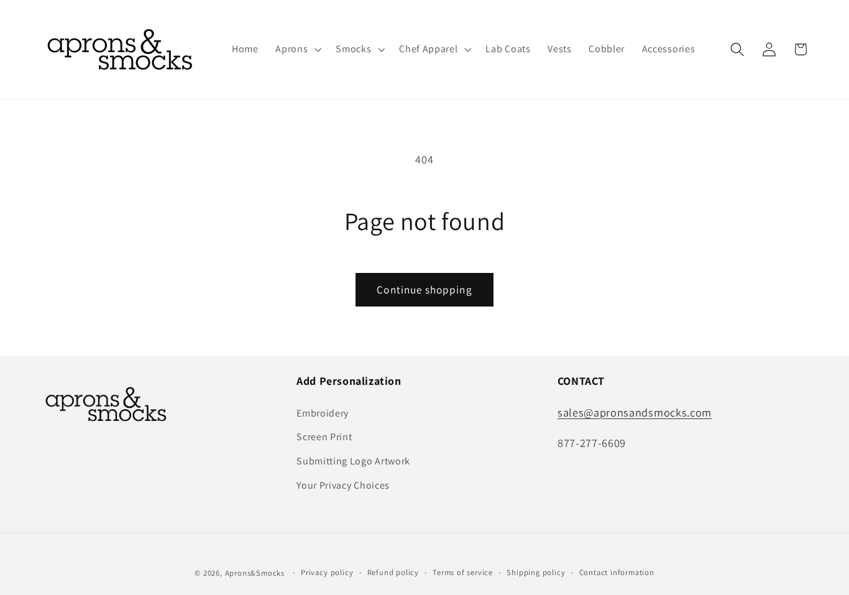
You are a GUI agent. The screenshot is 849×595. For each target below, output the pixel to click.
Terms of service (463, 572)
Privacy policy (327, 572)
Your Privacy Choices (343, 485)
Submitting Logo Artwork (353, 461)
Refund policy (393, 572)
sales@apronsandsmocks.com (635, 412)
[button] (297, 50)
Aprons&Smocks (255, 573)
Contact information (616, 572)
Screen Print (324, 436)
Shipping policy (536, 572)
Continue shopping (424, 289)
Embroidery (322, 413)
